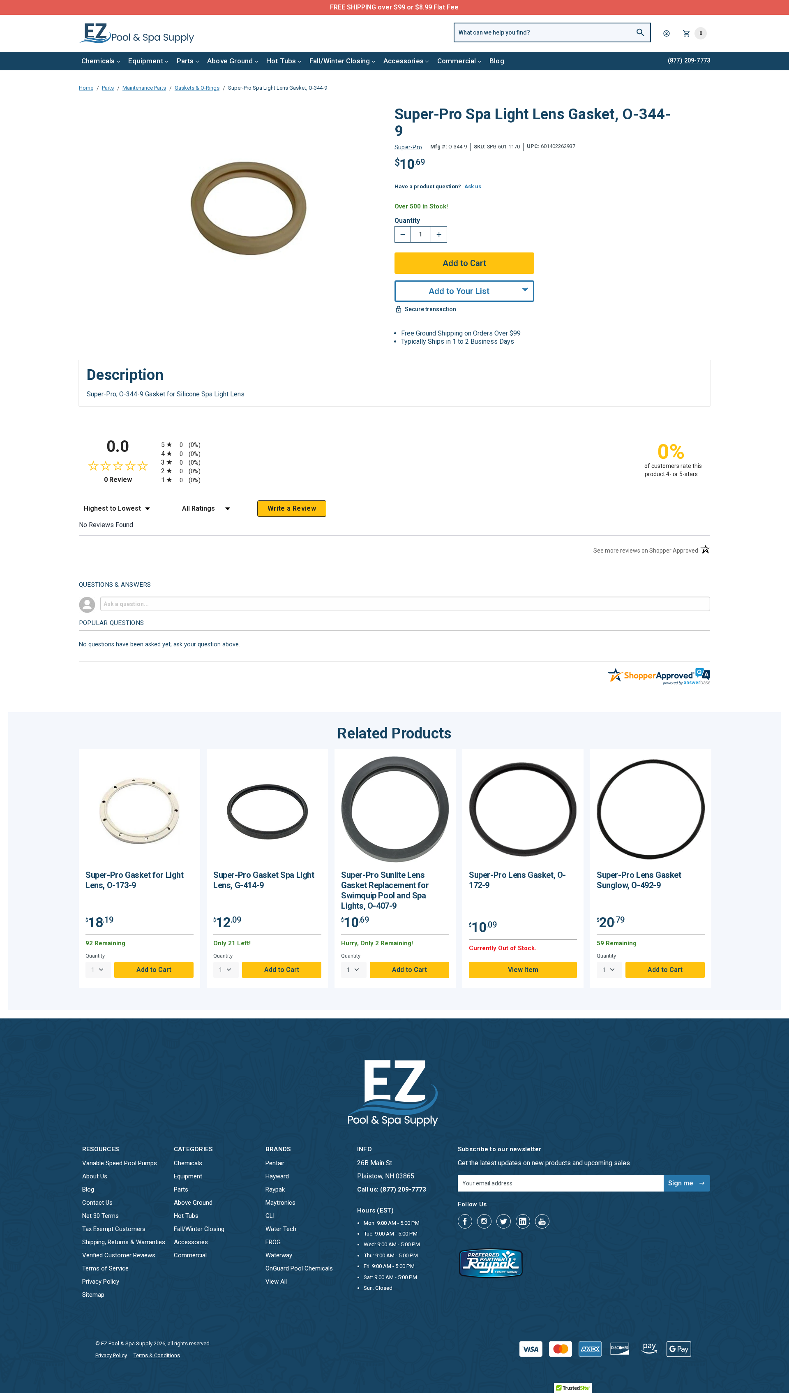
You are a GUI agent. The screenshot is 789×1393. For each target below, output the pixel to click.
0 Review (130, 480)
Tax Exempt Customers (113, 1229)
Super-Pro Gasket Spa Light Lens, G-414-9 (263, 880)
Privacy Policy (100, 1281)
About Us (94, 1176)
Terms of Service (105, 1268)
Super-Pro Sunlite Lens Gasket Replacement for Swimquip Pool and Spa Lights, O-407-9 (385, 890)
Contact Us (97, 1202)
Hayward (277, 1176)
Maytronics (280, 1202)
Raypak (275, 1189)
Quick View (140, 812)
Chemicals (98, 61)
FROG (273, 1242)
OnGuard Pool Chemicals (299, 1268)
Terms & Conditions (157, 1355)
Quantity (407, 220)
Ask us (472, 186)
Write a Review (292, 508)
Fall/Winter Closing (339, 61)
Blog (496, 61)
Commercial (456, 61)
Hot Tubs (281, 61)
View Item (523, 970)
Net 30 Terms (100, 1215)
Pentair (274, 1163)
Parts (185, 61)
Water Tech (280, 1229)
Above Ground (230, 61)
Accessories (403, 61)
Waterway (278, 1255)
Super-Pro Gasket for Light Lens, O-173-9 (134, 880)
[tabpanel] (139, 868)
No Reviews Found (106, 525)
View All (276, 1281)
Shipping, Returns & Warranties (123, 1242)
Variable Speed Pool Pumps (119, 1163)
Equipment (145, 61)
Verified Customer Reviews (118, 1255)
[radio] (394, 444)
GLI (270, 1215)
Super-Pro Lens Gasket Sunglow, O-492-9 (639, 880)
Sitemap (93, 1294)
